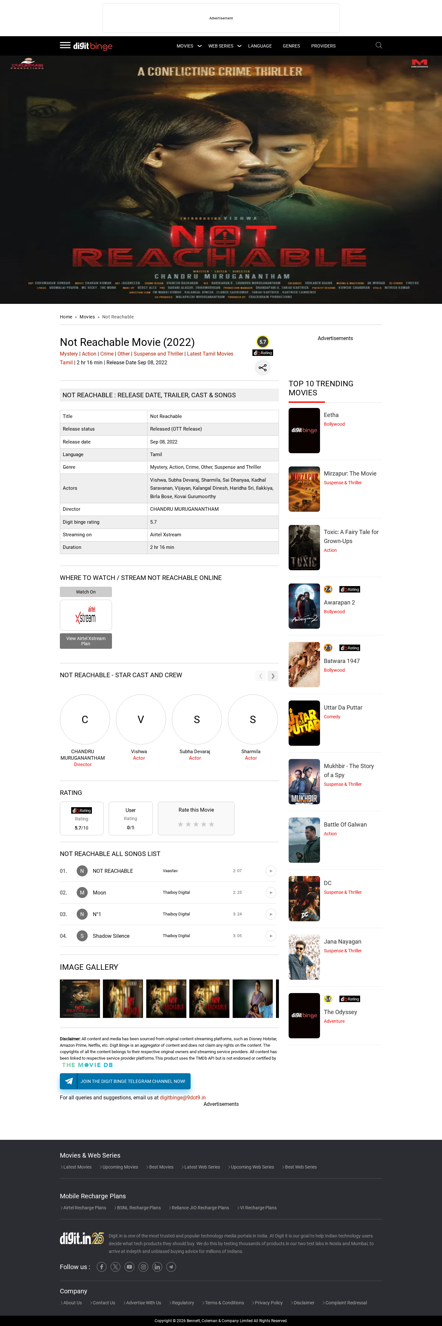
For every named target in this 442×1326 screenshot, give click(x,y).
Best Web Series (300, 1167)
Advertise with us (143, 1302)
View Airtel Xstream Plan (85, 641)
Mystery (69, 354)
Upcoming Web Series (252, 1167)
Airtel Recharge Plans (84, 1207)
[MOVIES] (199, 45)
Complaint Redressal (346, 1302)
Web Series (220, 45)
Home (66, 316)
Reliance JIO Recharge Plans (200, 1207)
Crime (107, 354)
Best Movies (160, 1167)
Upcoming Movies (120, 1167)
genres (291, 45)
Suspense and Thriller (158, 354)
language (260, 45)
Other (123, 354)
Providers (323, 45)
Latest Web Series (201, 1167)
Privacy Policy (268, 1302)
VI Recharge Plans (258, 1207)
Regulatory (182, 1302)
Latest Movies (77, 1167)
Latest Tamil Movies (210, 354)
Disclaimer (304, 1302)
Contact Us (103, 1302)
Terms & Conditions (224, 1302)
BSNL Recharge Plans (138, 1207)
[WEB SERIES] (239, 45)
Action (89, 354)
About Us (72, 1302)
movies (185, 45)
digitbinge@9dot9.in (183, 1098)
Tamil (66, 362)
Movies (88, 316)
